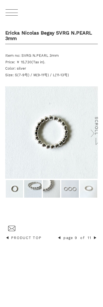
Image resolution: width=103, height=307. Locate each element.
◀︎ (59, 238)
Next (92, 133)
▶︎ (95, 238)
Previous (10, 133)
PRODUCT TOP (26, 238)
